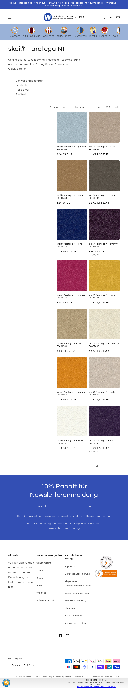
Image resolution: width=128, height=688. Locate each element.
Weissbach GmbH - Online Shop (38, 677)
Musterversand (73, 615)
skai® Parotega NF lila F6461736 (101, 442)
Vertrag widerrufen (75, 623)
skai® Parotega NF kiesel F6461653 (70, 345)
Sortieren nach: (58, 107)
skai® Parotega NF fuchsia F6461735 (71, 296)
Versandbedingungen (77, 593)
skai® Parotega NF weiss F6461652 (70, 442)
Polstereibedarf (45, 600)
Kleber (40, 578)
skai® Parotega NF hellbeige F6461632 (104, 345)
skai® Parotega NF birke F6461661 (102, 148)
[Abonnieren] (90, 506)
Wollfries (41, 593)
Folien (40, 585)
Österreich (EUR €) (21, 665)
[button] (10, 17)
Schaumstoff (43, 563)
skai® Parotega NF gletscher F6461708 (72, 148)
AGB (118, 677)
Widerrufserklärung (76, 600)
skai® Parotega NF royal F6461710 (70, 245)
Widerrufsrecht (82, 677)
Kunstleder (42, 570)
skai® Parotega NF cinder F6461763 (102, 196)
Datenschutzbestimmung (64, 528)
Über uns (70, 608)
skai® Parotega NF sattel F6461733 (70, 196)
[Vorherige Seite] (79, 465)
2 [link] (97, 465)
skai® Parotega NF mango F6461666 (71, 393)
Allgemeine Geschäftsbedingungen (78, 583)
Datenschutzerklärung (77, 574)
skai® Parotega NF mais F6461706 (102, 296)
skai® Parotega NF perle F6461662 (102, 393)
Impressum (71, 566)
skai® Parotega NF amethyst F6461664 (104, 245)
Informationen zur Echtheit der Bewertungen (96, 687)
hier (10, 586)
